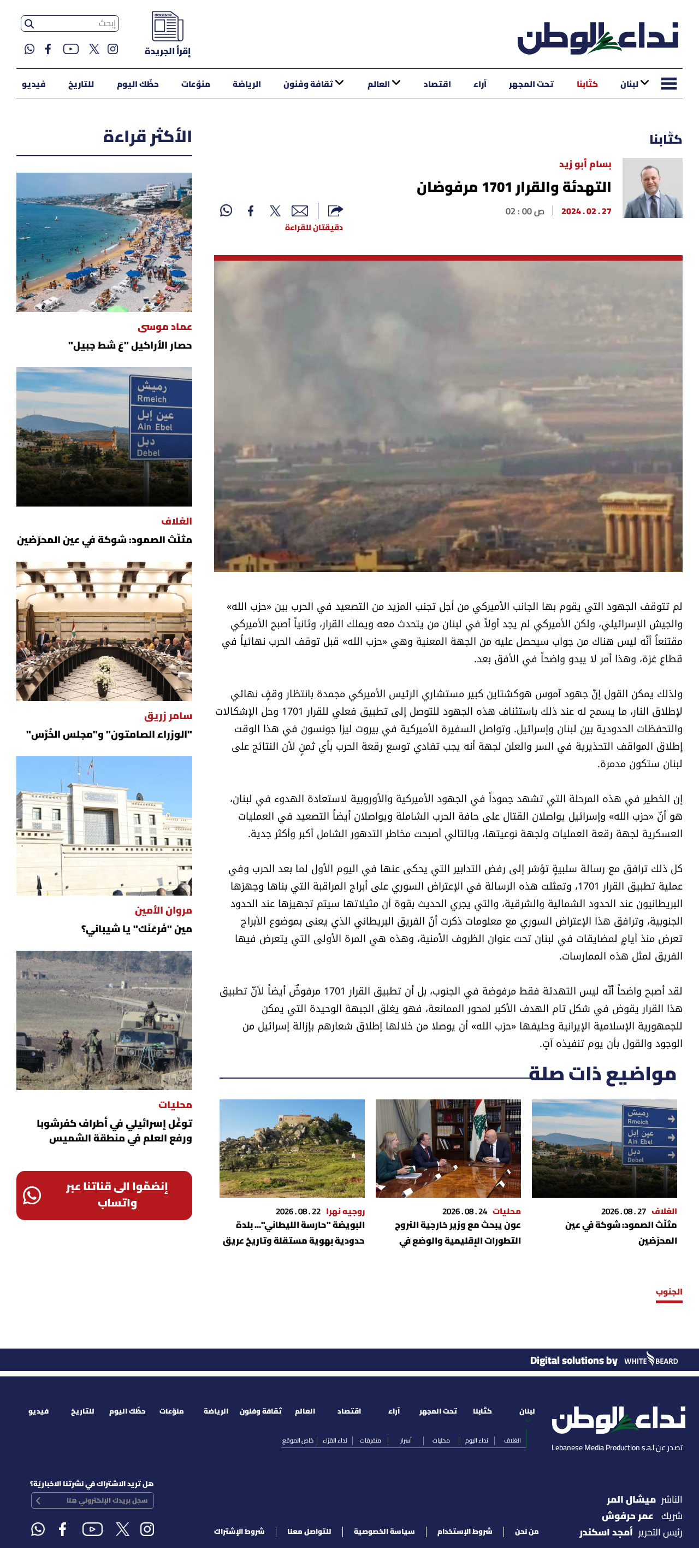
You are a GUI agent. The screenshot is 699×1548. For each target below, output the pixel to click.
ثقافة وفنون (308, 85)
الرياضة (247, 85)
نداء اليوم (476, 1441)
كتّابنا (587, 85)
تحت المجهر (531, 85)
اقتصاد (437, 85)
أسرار (406, 1441)
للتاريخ (81, 85)
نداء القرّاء (335, 1441)
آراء (480, 85)
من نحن (527, 1532)
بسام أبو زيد (585, 165)
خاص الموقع (297, 1441)
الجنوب (669, 1292)
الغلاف (512, 1441)
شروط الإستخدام (465, 1532)
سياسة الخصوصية (384, 1532)
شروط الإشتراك (239, 1532)
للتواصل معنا (309, 1532)
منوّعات (195, 85)
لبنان (629, 85)
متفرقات (370, 1441)
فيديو (34, 85)
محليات (441, 1441)
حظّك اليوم (138, 85)
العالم (379, 85)
